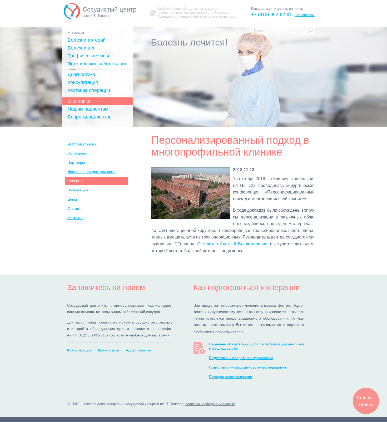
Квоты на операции (89, 90)
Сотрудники (77, 153)
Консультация (83, 82)
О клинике (79, 101)
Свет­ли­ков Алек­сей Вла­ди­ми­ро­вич (232, 244)
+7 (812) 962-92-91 (271, 14)
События (75, 181)
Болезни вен (82, 48)
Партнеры (76, 162)
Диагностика (81, 74)
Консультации (79, 350)
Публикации (77, 190)
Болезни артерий (87, 40)
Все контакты (305, 15)
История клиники (82, 144)
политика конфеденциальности (210, 404)
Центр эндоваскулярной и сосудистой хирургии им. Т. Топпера (133, 404)
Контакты (75, 218)
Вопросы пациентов (90, 117)
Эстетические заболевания (97, 63)
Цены (72, 199)
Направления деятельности (91, 172)
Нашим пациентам (88, 109)
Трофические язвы (88, 55)
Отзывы (74, 208)
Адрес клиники (138, 350)
